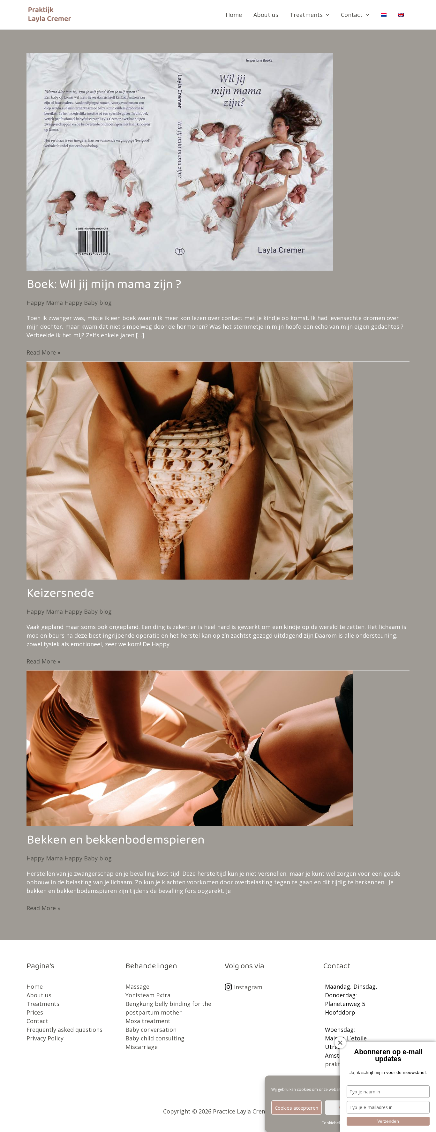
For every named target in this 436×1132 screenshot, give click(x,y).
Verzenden (388, 1121)
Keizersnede (60, 596)
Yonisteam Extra (147, 995)
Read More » (43, 352)
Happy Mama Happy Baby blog (69, 302)
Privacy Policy (45, 1038)
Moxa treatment (147, 1021)
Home (234, 15)
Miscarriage (141, 1047)
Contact (352, 15)
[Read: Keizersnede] (189, 470)
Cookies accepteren (296, 1108)
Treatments (306, 15)
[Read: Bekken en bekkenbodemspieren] (189, 748)
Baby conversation (151, 1029)
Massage (137, 986)
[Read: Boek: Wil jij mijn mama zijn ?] (179, 161)
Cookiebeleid (333, 1123)
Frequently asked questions (64, 1029)
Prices (34, 1012)
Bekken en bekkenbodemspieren (115, 843)
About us (265, 15)
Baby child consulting (154, 1038)
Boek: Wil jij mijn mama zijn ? (103, 287)
